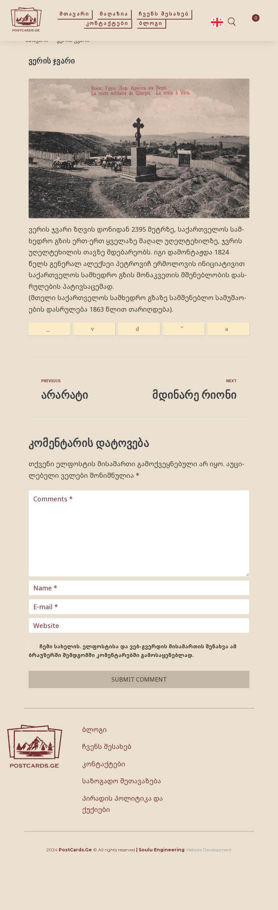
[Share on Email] (94, 328)
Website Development (209, 849)
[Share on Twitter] (139, 328)
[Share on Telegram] (184, 328)
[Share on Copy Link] (50, 328)
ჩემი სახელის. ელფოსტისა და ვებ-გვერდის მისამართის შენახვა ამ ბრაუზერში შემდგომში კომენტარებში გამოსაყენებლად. (132, 651)
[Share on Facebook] (228, 328)
